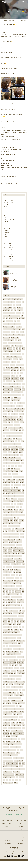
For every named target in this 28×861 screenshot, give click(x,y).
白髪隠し (7, 594)
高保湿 (9, 727)
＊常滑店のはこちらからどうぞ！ (11, 139)
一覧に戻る (14, 188)
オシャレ (10, 438)
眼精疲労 (18, 624)
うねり (4, 534)
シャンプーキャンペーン (7, 528)
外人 (7, 534)
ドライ (4, 717)
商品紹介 (12, 596)
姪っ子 (17, 689)
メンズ (12, 465)
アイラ (4, 662)
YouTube (4, 596)
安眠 (18, 621)
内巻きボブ (5, 452)
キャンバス (10, 531)
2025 (4, 577)
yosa (19, 681)
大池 (23, 626)
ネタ (9, 678)
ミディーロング (18, 523)
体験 (22, 662)
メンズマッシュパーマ (13, 616)
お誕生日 (4, 667)
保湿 (4, 591)
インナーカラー (21, 318)
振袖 (18, 566)
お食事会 (13, 482)
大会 (15, 321)
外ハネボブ (19, 394)
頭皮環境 (16, 774)
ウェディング (21, 722)
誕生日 (17, 430)
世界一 (16, 646)
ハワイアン (12, 536)
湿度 (11, 356)
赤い (8, 711)
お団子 (4, 370)
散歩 (9, 413)
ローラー (13, 752)
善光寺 (15, 424)
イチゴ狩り (21, 471)
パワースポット (19, 310)
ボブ (9, 302)
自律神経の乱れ (9, 624)
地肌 (4, 605)
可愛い (4, 329)
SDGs (5, 215)
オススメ (18, 351)
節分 (13, 446)
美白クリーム (10, 572)
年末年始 (22, 561)
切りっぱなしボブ (9, 381)
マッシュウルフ (19, 539)
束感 (4, 763)
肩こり (12, 580)
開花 (23, 607)
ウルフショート (19, 512)
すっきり (23, 403)
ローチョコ (22, 515)
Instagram (8, 689)
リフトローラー (8, 577)
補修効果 (9, 697)
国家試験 (8, 373)
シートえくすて (18, 697)
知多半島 (21, 378)
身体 (23, 591)
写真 (8, 719)
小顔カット (13, 375)
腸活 (17, 348)
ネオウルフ (23, 408)
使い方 (19, 613)
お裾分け (12, 400)
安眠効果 (4, 637)
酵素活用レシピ (7, 230)
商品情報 (5, 226)
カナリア (12, 654)
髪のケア (13, 640)
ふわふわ (19, 457)
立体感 (4, 359)
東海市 (4, 299)
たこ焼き (12, 493)
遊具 (4, 493)
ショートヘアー (18, 326)
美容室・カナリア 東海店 (5, 183)
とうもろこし (10, 771)
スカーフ (9, 446)
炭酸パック (22, 566)
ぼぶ (12, 621)
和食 (12, 487)
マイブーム (19, 676)
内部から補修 (5, 449)
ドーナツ (4, 572)
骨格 (13, 588)
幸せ (15, 517)
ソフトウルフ (5, 613)
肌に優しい (8, 730)
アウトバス (13, 332)
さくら (19, 463)
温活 (4, 684)
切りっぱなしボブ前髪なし (7, 476)
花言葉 (20, 706)
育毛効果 (10, 648)
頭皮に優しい (8, 763)
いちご (4, 629)
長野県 (4, 706)
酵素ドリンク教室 (17, 605)
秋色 (14, 381)
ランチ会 (4, 482)
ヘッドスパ (5, 446)
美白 (12, 629)
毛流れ (4, 337)
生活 (4, 646)
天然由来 (15, 760)
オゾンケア (8, 768)
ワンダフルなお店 (15, 471)
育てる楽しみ (16, 695)
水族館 (4, 389)
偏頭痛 (14, 624)
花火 (16, 340)
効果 (4, 479)
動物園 (15, 356)
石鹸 (15, 454)
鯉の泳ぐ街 (9, 777)
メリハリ (14, 512)
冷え (4, 730)
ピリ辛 (23, 670)
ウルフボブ (14, 419)
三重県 (4, 501)
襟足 (15, 463)
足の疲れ (22, 738)
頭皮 (18, 370)
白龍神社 (4, 515)
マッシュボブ (19, 714)
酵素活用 (14, 550)
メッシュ (9, 326)
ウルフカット (14, 515)
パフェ (14, 561)
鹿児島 (15, 490)
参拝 (7, 386)
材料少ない (9, 583)
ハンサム (4, 351)
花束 (15, 408)
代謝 (13, 435)
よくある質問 (6, 232)
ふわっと (20, 452)
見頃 (7, 610)
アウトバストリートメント (7, 758)
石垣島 (19, 498)
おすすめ (4, 310)
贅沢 (4, 408)
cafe (20, 375)
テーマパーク (15, 359)
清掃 (14, 438)
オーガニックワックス (13, 643)
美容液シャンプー (6, 733)
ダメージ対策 (12, 774)
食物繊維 (18, 602)
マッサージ (20, 618)
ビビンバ (4, 575)
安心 (7, 779)
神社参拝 (19, 564)
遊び (4, 651)
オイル (20, 569)
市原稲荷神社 (12, 386)
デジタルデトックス (15, 768)
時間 (18, 517)
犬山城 (22, 463)
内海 (4, 381)
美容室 (8, 299)
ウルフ (23, 329)
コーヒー (12, 736)
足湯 (7, 684)
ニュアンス (14, 343)
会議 (15, 564)
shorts (9, 596)
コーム (8, 580)
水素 (18, 749)
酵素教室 (10, 307)
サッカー (14, 692)
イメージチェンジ (6, 364)
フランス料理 (5, 471)
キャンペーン (16, 422)
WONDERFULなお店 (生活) (8, 258)
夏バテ (21, 692)
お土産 (4, 504)
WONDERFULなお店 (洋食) (8, 245)
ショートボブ (5, 307)
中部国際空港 (18, 572)
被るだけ (14, 637)
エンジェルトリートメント (19, 708)
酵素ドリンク (5, 441)
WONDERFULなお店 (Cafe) (9, 249)
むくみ (4, 599)
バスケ (8, 618)
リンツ (17, 405)
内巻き (15, 329)
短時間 (11, 569)
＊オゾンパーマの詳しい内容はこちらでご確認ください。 (14, 130)
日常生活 (5, 236)
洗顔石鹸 (8, 629)
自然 (10, 665)
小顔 (7, 588)
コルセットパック (6, 569)
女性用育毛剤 (18, 741)
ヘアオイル (21, 588)
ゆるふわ (11, 321)
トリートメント (7, 210)
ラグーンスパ (19, 635)
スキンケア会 (18, 678)
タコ (17, 777)
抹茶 (14, 572)
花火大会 (11, 353)
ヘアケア (8, 332)
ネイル (12, 667)
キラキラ (4, 719)
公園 (23, 490)
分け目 (14, 777)
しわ (20, 689)
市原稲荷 (16, 528)
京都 (9, 465)
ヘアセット (18, 640)
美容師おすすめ (8, 741)
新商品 (4, 588)
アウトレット (17, 493)
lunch (17, 506)
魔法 (19, 397)
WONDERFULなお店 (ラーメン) (9, 252)
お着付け (14, 566)
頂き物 (7, 408)
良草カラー (16, 183)
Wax (21, 345)
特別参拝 (4, 632)
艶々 (9, 419)
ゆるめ (15, 370)
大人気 (12, 345)
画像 (23, 703)
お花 (20, 659)
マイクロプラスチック (19, 392)
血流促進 (10, 626)
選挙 (16, 446)
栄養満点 (16, 763)
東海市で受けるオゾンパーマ (7, 180)
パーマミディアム (9, 329)
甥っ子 (13, 689)
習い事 (4, 539)
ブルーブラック (11, 441)
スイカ (4, 375)
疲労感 (4, 624)
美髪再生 (19, 583)
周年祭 (23, 553)
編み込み (16, 413)
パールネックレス (21, 733)
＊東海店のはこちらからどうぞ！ (11, 138)
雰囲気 (12, 782)
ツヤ (10, 779)
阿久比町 (17, 536)
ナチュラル (22, 367)
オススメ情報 (6, 221)
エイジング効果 (15, 648)
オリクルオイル (12, 747)
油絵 (6, 531)
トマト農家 (16, 520)
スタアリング (5, 755)
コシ (13, 591)
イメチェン (20, 465)
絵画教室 (21, 536)
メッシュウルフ (5, 616)
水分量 (4, 768)
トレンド (10, 304)
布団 (23, 430)
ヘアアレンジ (18, 312)
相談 (20, 779)
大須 (15, 501)
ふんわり (9, 343)
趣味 (18, 580)
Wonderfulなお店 (10, 463)
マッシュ (13, 326)
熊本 (11, 555)
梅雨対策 (13, 678)
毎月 (14, 531)
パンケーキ (5, 474)
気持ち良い (5, 621)
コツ (10, 312)
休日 (7, 318)
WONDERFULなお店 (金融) (8, 260)
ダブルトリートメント (14, 700)
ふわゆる (12, 367)
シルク (18, 362)
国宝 (4, 465)
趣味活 (8, 539)
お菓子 (12, 413)
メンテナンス (14, 457)
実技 (15, 351)
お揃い (21, 454)
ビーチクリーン (5, 394)
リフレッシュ (22, 768)
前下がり (4, 460)
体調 (20, 763)
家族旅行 (4, 673)
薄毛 (12, 727)
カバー (17, 588)
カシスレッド (5, 561)
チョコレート (21, 711)
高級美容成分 (19, 725)
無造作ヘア (17, 367)
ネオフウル (13, 635)
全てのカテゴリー (7, 198)
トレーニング (9, 348)
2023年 (22, 441)
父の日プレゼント (18, 334)
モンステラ (8, 498)
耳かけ (10, 323)
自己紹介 (7, 654)
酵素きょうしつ (20, 616)
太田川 (4, 536)
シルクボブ (11, 408)
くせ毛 (14, 758)
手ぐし (7, 506)
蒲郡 (12, 373)
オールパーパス (14, 553)
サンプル (18, 673)
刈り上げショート (15, 416)
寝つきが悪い (22, 621)
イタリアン (22, 534)
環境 (20, 528)
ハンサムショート (6, 353)
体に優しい (19, 558)
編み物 (22, 580)
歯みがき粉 (17, 577)
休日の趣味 (9, 637)
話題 (17, 375)
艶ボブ (23, 479)
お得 (9, 422)
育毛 (20, 774)
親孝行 (9, 670)
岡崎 (21, 504)
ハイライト (19, 356)
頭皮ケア (14, 733)
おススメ (4, 326)
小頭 (10, 588)
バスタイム (21, 777)
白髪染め (20, 416)
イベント (4, 555)
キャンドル (21, 717)
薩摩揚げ (19, 490)
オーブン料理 (9, 692)
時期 (4, 610)
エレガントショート (6, 487)
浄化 (13, 665)
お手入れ (17, 337)
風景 (7, 659)
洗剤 (4, 367)
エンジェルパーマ (6, 430)
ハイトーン (10, 452)
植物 (16, 465)
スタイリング (21, 509)
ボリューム (12, 594)
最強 (23, 353)
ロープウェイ (9, 545)
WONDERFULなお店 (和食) (8, 243)
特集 (21, 594)
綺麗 (18, 408)
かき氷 (9, 362)
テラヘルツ (8, 752)
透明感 (17, 482)
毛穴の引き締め (20, 684)
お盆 (13, 697)
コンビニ (4, 714)
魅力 (4, 318)
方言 (16, 607)
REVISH (9, 474)
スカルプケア (5, 304)
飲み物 (15, 602)
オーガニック (17, 345)
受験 (11, 733)
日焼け (23, 689)
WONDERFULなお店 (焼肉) (8, 256)
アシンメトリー (11, 610)
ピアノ (23, 727)
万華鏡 (20, 389)
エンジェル (23, 531)
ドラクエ (22, 719)
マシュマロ (14, 583)
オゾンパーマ (12, 183)
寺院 (14, 506)
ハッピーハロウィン (6, 400)
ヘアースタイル (5, 340)
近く (7, 706)
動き (20, 430)
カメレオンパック (6, 747)
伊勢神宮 (4, 457)
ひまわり (16, 659)
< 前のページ (4, 188)
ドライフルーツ (16, 468)
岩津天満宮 (8, 736)
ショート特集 (15, 626)
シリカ (21, 749)
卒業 (22, 613)
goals (23, 725)
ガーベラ (4, 711)
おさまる (19, 329)
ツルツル (4, 463)
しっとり (7, 605)
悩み (13, 779)
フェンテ (17, 752)
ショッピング (15, 452)
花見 (20, 626)
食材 (4, 594)
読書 (16, 435)
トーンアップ (11, 646)
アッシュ (14, 476)
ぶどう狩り (10, 550)
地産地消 (4, 766)
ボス (23, 386)
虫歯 (17, 575)
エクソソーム (5, 558)
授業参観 (7, 651)
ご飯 (22, 315)
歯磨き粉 (16, 665)
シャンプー (21, 359)
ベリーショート (17, 315)
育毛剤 (4, 386)
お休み (4, 564)
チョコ (14, 405)
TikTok (4, 689)
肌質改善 (12, 454)
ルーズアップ (5, 424)
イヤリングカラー (11, 427)
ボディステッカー (18, 596)
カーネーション (12, 706)
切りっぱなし (12, 340)
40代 (14, 299)
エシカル (22, 364)
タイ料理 (18, 670)
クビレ (8, 501)
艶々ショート (12, 364)
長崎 (13, 607)
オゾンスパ (11, 708)
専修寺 (9, 525)
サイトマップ (21, 843)
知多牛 (10, 749)
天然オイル (13, 725)
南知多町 (17, 534)
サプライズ (12, 430)
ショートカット (8, 479)
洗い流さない (5, 553)
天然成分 (18, 403)
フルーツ (18, 531)
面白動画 (4, 725)
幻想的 (4, 692)
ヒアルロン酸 (5, 648)
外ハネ (4, 332)
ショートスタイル (18, 323)
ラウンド (9, 515)
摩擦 (18, 515)
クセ (4, 468)
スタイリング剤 (18, 545)
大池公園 (9, 523)
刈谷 (13, 528)
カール (23, 389)
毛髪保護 (23, 673)
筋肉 (11, 599)
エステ (23, 681)
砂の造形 (12, 651)
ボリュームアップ (20, 419)
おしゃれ (17, 594)
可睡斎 (21, 629)
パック (15, 684)
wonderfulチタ (8, 703)
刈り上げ (9, 416)
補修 (17, 722)
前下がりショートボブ (11, 460)
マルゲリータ (21, 520)
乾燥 (12, 504)
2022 (19, 340)
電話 (19, 719)
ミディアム (8, 315)
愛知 (19, 738)
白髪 (23, 334)
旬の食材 (4, 771)
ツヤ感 (20, 727)
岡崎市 (4, 665)
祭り (12, 468)
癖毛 (15, 504)
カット (5, 208)
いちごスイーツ (18, 438)
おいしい (12, 337)
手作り (4, 392)
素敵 (18, 476)
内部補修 (11, 760)
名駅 (18, 501)
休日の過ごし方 (11, 318)
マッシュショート (12, 394)
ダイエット (10, 602)
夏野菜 (15, 362)
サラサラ (20, 446)
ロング (4, 315)
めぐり (15, 599)
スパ (15, 621)
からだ (23, 564)
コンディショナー (21, 550)
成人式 (4, 444)
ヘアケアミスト (5, 760)
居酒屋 (8, 536)
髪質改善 (5, 206)
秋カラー (21, 405)
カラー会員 (5, 422)
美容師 (18, 599)
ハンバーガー (5, 749)
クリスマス (22, 422)
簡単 (13, 334)
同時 (16, 441)
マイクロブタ (5, 378)
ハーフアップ (11, 676)
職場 (20, 744)
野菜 (14, 539)
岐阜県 (19, 424)
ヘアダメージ (12, 534)
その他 (5, 241)
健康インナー (5, 681)
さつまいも (13, 722)
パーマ (14, 312)
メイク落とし (16, 629)
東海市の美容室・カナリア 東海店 (8, 176)
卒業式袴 (17, 460)
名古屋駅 (4, 583)
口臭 (21, 577)
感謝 (8, 667)
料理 (4, 566)
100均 (18, 321)
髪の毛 (21, 427)
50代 (23, 758)
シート (23, 602)
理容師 (4, 373)
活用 (20, 610)
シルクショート (18, 386)
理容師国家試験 (10, 351)
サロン (9, 310)
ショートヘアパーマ (14, 449)
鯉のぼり (12, 632)
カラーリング (5, 419)
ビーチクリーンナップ (6, 635)
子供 (4, 321)
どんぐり (12, 392)
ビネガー (4, 523)
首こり (8, 599)
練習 (12, 525)
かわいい (4, 607)
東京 (20, 506)
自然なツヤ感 (21, 760)
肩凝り (13, 744)
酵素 (20, 348)
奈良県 (4, 542)
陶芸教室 (12, 498)
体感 (4, 741)
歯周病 (20, 575)
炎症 (4, 602)
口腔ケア (9, 744)
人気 (23, 312)
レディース (18, 758)
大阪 (9, 471)
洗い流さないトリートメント (7, 490)
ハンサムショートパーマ (7, 405)
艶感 (14, 348)
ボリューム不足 (15, 755)
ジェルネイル (5, 323)
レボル (14, 714)
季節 (17, 692)
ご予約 (19, 553)
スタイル (15, 782)
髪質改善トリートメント (19, 433)
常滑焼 (8, 547)
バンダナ (8, 392)
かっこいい (15, 618)
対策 (16, 681)
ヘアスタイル (5, 302)
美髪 (17, 487)
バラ (17, 706)
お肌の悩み (15, 711)
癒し (12, 397)
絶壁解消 (4, 334)
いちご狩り (8, 468)
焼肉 (4, 654)
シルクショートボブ (10, 433)
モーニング (11, 558)
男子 (11, 618)
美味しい (8, 370)
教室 (8, 454)
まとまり (7, 367)
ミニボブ (15, 389)
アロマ (7, 321)
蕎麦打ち (18, 662)
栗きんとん (17, 400)
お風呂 (15, 558)
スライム (4, 722)
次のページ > (23, 188)
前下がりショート (10, 509)
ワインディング (5, 312)
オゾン (20, 444)
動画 (9, 621)
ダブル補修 (9, 607)
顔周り (22, 501)
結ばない (21, 482)
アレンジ (4, 416)
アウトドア (22, 648)
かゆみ (22, 599)
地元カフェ (5, 343)
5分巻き (4, 348)
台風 (23, 394)
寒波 (7, 444)
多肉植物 (15, 397)
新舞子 (16, 632)
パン (4, 498)
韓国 (4, 659)
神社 (15, 310)
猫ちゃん (19, 703)
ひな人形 (21, 730)
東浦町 (4, 547)
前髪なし (8, 345)
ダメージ (4, 782)
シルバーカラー (17, 525)
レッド (16, 444)
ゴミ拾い (7, 356)
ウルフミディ (9, 512)
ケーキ (10, 561)
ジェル (4, 676)
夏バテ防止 (5, 697)
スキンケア (13, 575)
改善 (4, 506)
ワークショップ (5, 517)
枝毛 (7, 591)
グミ (15, 676)
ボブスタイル (5, 495)
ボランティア (15, 738)
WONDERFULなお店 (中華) (8, 247)
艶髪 (14, 304)
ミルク (14, 741)
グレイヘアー (21, 449)
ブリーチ (17, 427)
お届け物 (8, 337)
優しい (11, 403)
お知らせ (8, 564)
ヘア (12, 315)
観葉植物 (12, 719)
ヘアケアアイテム (18, 591)
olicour (9, 725)
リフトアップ (5, 626)
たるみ (13, 681)
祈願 (4, 703)
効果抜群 (15, 569)
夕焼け (19, 547)
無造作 (23, 348)
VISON (4, 512)
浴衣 (15, 353)
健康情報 (5, 223)
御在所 (4, 545)
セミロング (17, 378)
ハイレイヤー (20, 643)
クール (11, 520)
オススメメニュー (9, 566)
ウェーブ (21, 332)
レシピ (14, 545)
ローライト (11, 424)
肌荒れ (17, 610)
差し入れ (7, 493)
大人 (12, 422)
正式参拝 (9, 457)
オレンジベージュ (19, 381)
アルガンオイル (5, 643)
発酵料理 (9, 766)
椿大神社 (18, 637)
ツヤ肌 (20, 646)
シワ (9, 681)
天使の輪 (4, 362)
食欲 (12, 763)
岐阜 (12, 310)
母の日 (21, 651)
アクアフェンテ (5, 774)
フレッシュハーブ (10, 695)
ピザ (7, 662)
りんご (22, 493)
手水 (19, 441)
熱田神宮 (21, 700)
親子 (10, 662)
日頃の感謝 (17, 651)
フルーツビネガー (6, 520)
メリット (7, 435)
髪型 (17, 299)
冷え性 (4, 752)
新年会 (12, 564)
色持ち (23, 763)
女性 (11, 299)
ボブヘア (17, 364)
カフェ (21, 373)
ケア (8, 782)
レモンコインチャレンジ (7, 738)
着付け (20, 654)
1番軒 (16, 719)
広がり (16, 727)
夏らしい (9, 482)
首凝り (15, 580)
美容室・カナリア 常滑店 (8, 202)
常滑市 (14, 307)
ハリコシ (20, 435)
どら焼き (12, 501)
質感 (4, 435)
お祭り (13, 523)
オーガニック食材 (15, 766)
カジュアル (5, 525)
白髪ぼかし (19, 747)
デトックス (11, 684)
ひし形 (11, 506)
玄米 (11, 539)
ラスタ (23, 659)
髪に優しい (5, 727)
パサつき (8, 504)
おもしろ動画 (5, 678)
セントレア (5, 427)
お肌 (11, 711)
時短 (7, 646)
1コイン (17, 744)
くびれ (4, 411)
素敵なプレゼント (6, 403)
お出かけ (5, 234)
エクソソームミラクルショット (9, 219)
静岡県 (4, 618)
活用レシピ (5, 550)
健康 (15, 403)
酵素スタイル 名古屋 (7, 228)
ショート (21, 299)
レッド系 (17, 561)
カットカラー (13, 670)
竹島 (15, 373)
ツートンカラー (11, 495)
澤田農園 (14, 662)
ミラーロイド (6, 213)
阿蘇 (8, 555)
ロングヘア (9, 334)
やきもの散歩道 (5, 640)
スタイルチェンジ (21, 495)
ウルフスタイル (10, 673)
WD (9, 553)
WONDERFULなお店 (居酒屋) (9, 254)
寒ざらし (4, 777)
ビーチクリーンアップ (14, 730)
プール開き (19, 343)
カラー (12, 378)
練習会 (14, 479)
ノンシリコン (22, 370)
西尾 (18, 373)
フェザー (11, 517)
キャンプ (4, 397)
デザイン (16, 779)
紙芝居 (9, 575)
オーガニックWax (16, 771)
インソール (11, 444)
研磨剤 (4, 580)
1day (11, 605)
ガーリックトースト (10, 717)
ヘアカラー (21, 413)
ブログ (16, 654)
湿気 (16, 736)
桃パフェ (20, 766)
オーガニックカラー (6, 700)
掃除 (4, 736)
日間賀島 (21, 667)
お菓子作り (8, 389)
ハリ (10, 591)
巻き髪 (18, 504)
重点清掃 (22, 476)
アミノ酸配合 (15, 703)
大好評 (23, 610)
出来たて (16, 717)
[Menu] (25, 1)
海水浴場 (10, 542)
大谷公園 (10, 613)
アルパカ (4, 708)
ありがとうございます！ (17, 555)
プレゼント (18, 479)
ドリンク (4, 454)
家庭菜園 (4, 670)
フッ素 (21, 665)
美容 (15, 673)
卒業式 (9, 397)
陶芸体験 (12, 547)
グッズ (9, 722)
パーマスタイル (14, 474)
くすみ (10, 755)
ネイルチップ (16, 667)
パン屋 (17, 332)
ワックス (19, 353)
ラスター (23, 640)
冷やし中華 (22, 695)
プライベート (11, 659)
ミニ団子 (14, 749)
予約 (8, 632)
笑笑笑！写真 (6, 239)
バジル (4, 695)
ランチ (17, 318)
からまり (4, 744)
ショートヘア (5, 438)
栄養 (15, 547)
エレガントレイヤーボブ (17, 542)
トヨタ (20, 607)
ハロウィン (5, 413)
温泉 (22, 498)
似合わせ (8, 375)
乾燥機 (4, 433)
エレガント (16, 509)
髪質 (4, 779)
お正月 (4, 509)
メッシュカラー (9, 359)
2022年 (4, 345)
